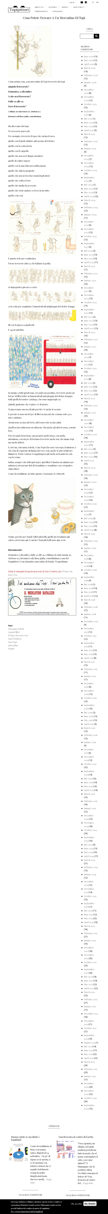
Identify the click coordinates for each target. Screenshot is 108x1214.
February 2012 (90, 999)
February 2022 (91, 339)
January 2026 (90, 82)
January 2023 (90, 280)
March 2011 (89, 1061)
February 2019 (91, 540)
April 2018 (89, 596)
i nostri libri (13, 632)
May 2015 (88, 786)
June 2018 (88, 588)
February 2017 (90, 669)
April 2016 (89, 724)
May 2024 (88, 192)
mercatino (13, 645)
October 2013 (90, 896)
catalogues (57, 11)
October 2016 (90, 698)
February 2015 (90, 801)
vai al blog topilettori (78, 1195)
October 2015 (90, 764)
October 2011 (90, 1028)
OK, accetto (76, 1203)
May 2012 (88, 984)
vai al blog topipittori (30, 1195)
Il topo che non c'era (18, 635)
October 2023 (90, 236)
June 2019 (88, 522)
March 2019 (89, 533)
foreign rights (41, 11)
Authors (52, 7)
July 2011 (88, 1046)
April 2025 (89, 130)
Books (64, 7)
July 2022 (88, 316)
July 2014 (88, 844)
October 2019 (90, 503)
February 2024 (91, 207)
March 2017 (89, 661)
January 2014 (90, 874)
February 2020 (91, 474)
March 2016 (89, 728)
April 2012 (89, 988)
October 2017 (90, 635)
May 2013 (88, 918)
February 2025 (91, 141)
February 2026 (91, 75)
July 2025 (88, 118)
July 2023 (88, 250)
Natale (11, 648)
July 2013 (88, 910)
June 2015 (88, 782)
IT (93, 2)
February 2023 (91, 273)
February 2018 (90, 607)
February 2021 (90, 405)
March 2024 (89, 200)
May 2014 (88, 852)
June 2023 (88, 254)
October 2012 (90, 962)
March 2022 (89, 332)
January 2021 (90, 412)
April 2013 (88, 922)
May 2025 (88, 126)
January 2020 (90, 482)
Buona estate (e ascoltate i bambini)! (25, 1138)
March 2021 (89, 398)
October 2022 (90, 302)
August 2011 (89, 1042)
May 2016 (88, 720)
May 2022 (88, 324)
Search (97, 36)
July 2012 (88, 976)
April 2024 (89, 196)
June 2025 (88, 122)
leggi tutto (88, 1183)
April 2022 (89, 328)
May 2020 (88, 456)
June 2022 (88, 320)
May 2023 (88, 258)
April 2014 (89, 856)
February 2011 (90, 1069)
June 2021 (88, 386)
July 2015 (88, 778)
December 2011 (91, 1013)
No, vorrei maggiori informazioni (27, 1211)
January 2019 (90, 548)
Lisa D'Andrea (14, 638)
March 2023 (89, 266)
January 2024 (90, 214)
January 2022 (90, 346)
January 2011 (90, 1076)
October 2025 (90, 104)
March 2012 (89, 992)
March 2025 (89, 134)
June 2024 (88, 188)
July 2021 (88, 383)
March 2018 (89, 599)
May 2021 (88, 390)
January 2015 (90, 808)
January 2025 (90, 148)
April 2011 (88, 1058)
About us (39, 7)
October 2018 (90, 569)
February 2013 (90, 933)
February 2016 (91, 735)
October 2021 (90, 368)
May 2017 (88, 654)
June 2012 (88, 980)
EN (97, 2)
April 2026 (89, 64)
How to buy (78, 7)
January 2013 (90, 940)
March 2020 (89, 467)
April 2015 (88, 790)
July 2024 (88, 184)
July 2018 (88, 584)
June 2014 (88, 848)
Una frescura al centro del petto (76, 1136)
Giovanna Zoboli (16, 628)
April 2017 (88, 658)
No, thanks (90, 1204)
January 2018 (90, 614)
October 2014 (90, 830)
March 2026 (89, 68)
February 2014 (91, 867)
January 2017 (90, 676)
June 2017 (88, 650)
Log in (72, 2)
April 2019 (89, 529)
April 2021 (89, 394)
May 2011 (88, 1054)
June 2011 (88, 1050)
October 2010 (90, 1098)
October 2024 (90, 170)
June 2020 (88, 452)
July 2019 (88, 518)
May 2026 (88, 60)
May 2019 (88, 526)
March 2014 (89, 860)
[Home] (19, 9)
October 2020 (90, 434)
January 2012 (90, 1006)
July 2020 (88, 449)
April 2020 (89, 460)
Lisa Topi (12, 642)
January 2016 (90, 742)
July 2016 (88, 712)
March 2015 (89, 794)
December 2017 (91, 621)
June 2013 (88, 914)
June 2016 (88, 716)
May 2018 (88, 592)
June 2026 (88, 56)
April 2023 (89, 262)
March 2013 (89, 926)
